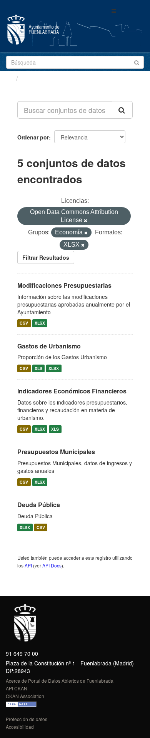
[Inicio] (9, 78)
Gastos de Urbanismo (49, 346)
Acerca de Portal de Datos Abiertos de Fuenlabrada (59, 680)
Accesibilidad (20, 726)
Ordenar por (33, 137)
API (28, 565)
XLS (38, 368)
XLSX (40, 323)
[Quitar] (85, 220)
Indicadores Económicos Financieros (72, 390)
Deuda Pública (38, 504)
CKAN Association (25, 696)
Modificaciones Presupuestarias (64, 285)
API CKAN (16, 688)
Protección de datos (26, 719)
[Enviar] (136, 61)
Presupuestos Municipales (56, 451)
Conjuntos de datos (54, 78)
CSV (24, 323)
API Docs (52, 565)
